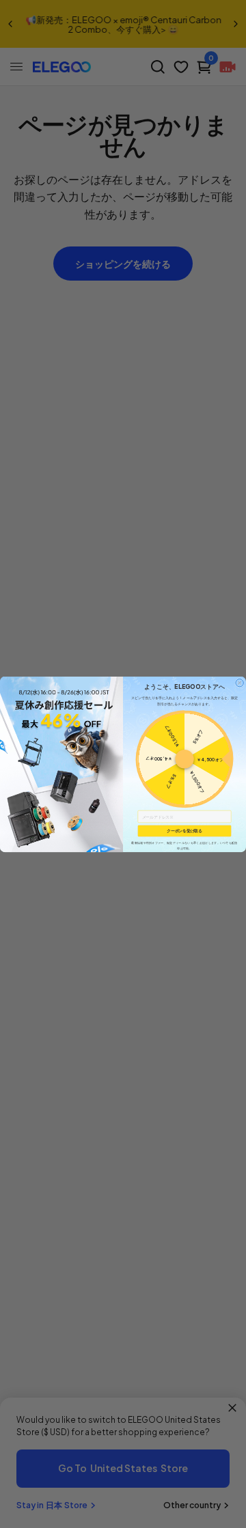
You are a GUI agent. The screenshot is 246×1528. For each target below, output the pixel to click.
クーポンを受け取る (184, 831)
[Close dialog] (240, 683)
